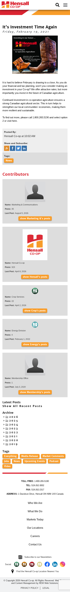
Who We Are (35, 503)
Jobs (6, 461)
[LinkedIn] (54, 564)
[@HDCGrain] (32, 564)
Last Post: (9, 213)
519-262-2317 (35, 489)
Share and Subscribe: (16, 143)
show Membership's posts (35, 392)
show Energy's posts (35, 344)
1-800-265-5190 (35, 481)
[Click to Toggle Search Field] (57, 5)
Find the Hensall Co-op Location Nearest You (37, 571)
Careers (35, 536)
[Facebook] (47, 564)
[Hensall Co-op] (14, 3)
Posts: (8, 209)
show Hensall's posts (35, 276)
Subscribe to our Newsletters (38, 557)
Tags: (7, 156)
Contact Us (35, 544)
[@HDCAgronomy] (16, 564)
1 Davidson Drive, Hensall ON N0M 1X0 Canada (35, 494)
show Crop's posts (35, 310)
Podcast (53, 461)
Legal (45, 588)
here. (14, 120)
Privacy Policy (29, 588)
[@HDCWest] (39, 564)
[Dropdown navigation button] (65, 5)
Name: (8, 205)
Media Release (29, 456)
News (9, 160)
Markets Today (35, 519)
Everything (10, 456)
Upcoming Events (35, 461)
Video (7, 466)
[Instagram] (62, 564)
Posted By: (10, 132)
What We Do (35, 511)
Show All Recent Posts (22, 406)
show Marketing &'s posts (35, 218)
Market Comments (53, 456)
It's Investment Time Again (29, 27)
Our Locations (35, 527)
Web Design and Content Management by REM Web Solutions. (38, 581)
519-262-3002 (35, 485)
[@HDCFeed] (24, 564)
